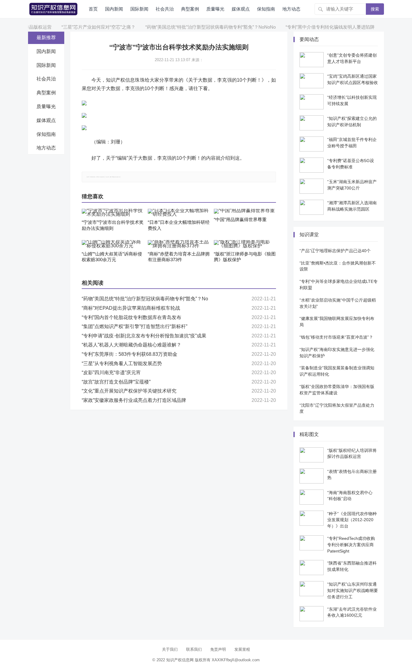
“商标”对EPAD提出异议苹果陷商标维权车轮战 (131, 308)
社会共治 (165, 8)
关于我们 (170, 649)
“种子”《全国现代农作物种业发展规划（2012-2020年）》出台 (352, 520)
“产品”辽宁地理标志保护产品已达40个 (335, 250)
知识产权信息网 (180, 660)
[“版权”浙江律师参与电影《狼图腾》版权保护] (245, 244)
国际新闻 (139, 8)
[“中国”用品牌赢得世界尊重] (245, 211)
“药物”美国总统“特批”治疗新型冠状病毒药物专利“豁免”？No (145, 298)
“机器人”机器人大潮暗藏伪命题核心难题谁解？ (131, 344)
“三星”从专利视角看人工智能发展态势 (122, 363)
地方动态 (291, 8)
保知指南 (266, 8)
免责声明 (218, 649)
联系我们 (194, 649)
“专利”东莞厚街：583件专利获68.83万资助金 (129, 354)
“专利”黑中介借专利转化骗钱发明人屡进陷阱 (320, 27)
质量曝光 (215, 8)
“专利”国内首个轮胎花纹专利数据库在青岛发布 (131, 317)
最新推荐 (46, 37)
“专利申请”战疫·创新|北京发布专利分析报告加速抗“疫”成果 (144, 335)
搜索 (375, 9)
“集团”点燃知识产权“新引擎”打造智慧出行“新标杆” (134, 326)
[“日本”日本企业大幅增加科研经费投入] (179, 213)
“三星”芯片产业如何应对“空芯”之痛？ (89, 27)
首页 (93, 8)
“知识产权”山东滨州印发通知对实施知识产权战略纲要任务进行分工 (352, 590)
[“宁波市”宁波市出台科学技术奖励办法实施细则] (113, 213)
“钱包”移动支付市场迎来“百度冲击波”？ (336, 337)
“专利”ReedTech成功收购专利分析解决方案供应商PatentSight (351, 544)
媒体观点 (241, 8)
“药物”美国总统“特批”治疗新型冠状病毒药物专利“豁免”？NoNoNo (201, 27)
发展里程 (242, 649)
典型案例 (190, 8)
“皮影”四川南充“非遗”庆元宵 (111, 372)
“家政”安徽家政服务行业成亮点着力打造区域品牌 (134, 400)
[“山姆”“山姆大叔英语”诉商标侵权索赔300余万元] (113, 244)
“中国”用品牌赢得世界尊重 (240, 219)
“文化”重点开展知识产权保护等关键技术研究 (129, 390)
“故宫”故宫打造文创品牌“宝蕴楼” (116, 381)
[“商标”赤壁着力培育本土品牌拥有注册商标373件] (179, 244)
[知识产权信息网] (53, 8)
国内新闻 (114, 8)
